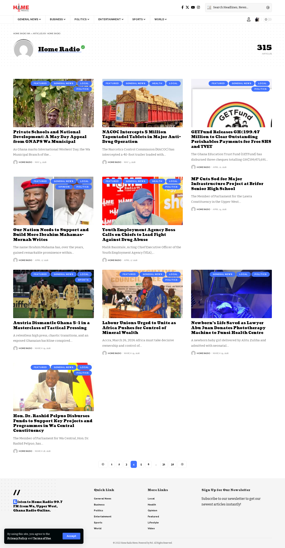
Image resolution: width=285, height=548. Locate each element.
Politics (83, 89)
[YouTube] (193, 7)
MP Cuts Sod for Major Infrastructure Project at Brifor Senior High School (227, 183)
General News (63, 83)
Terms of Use (42, 538)
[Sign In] (249, 19)
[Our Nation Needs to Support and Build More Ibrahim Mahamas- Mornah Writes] (53, 201)
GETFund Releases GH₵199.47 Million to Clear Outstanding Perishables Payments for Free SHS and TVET (231, 139)
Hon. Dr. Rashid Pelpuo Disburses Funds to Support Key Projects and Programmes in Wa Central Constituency (52, 423)
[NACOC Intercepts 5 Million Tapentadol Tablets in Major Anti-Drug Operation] (142, 103)
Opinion (64, 187)
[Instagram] (198, 7)
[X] (187, 7)
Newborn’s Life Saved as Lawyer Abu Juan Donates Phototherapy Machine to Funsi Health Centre (228, 327)
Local (84, 83)
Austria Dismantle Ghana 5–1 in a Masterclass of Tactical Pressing (51, 325)
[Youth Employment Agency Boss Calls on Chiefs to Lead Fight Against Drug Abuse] (142, 201)
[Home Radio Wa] (21, 7)
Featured (40, 83)
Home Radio (25, 162)
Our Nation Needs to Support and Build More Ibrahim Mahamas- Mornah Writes (51, 234)
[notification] (257, 19)
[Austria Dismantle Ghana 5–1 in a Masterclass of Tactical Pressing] (53, 294)
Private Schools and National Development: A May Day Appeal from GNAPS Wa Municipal (50, 137)
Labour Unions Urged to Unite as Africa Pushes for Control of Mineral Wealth (139, 327)
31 (164, 464)
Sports (83, 280)
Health (157, 83)
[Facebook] (182, 7)
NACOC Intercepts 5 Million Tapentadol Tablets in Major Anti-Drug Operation (141, 137)
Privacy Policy (17, 538)
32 (172, 464)
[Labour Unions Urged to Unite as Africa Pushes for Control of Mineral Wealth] (142, 294)
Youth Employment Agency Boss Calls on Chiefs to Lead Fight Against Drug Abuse (138, 234)
